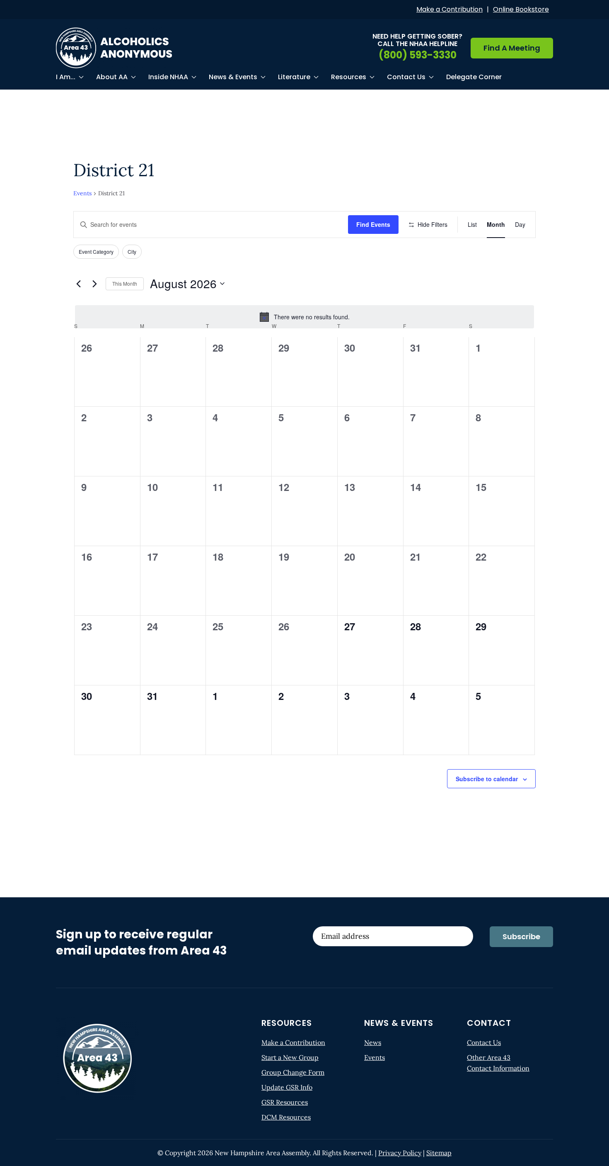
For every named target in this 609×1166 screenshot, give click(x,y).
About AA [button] (112, 77)
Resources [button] (348, 77)
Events (82, 193)
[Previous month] (78, 284)
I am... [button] (65, 77)
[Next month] (94, 284)
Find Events (373, 224)
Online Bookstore (521, 9)
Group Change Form (292, 1072)
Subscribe (521, 936)
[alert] (304, 316)
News (372, 1042)
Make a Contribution (449, 9)
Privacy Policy (399, 1153)
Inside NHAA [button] (168, 77)
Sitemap (439, 1153)
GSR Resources (284, 1102)
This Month (124, 283)
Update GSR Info (286, 1087)
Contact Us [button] (406, 77)
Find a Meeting (511, 48)
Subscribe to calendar (487, 779)
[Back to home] (114, 47)
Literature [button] (294, 77)
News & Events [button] (233, 77)
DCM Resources (286, 1117)
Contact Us (484, 1042)
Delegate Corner (474, 77)
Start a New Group (290, 1057)
